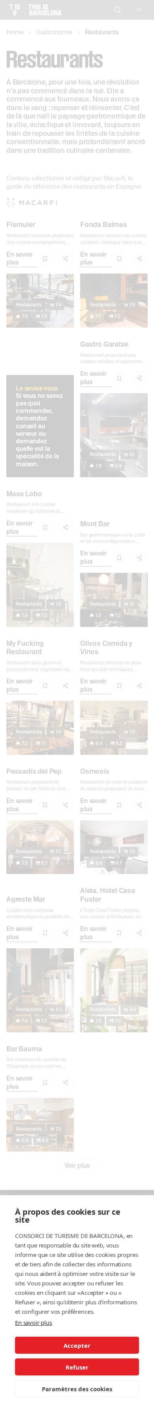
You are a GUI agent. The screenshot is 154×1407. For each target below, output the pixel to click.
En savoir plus (33, 1322)
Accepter (77, 1345)
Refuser (77, 1367)
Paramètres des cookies (77, 1389)
